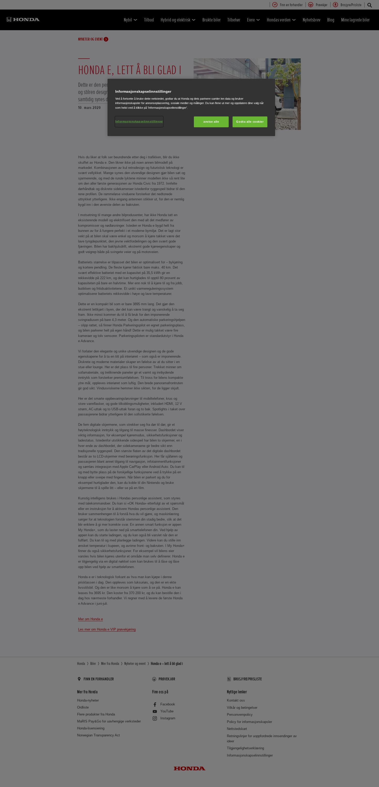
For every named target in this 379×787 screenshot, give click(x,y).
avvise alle (211, 121)
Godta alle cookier (249, 121)
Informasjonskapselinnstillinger (139, 121)
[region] (191, 107)
